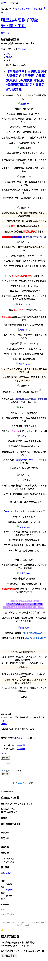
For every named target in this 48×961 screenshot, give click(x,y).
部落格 (9, 57)
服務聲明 (27, 925)
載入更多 (5, 758)
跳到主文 (5, 33)
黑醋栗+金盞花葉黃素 (25, 460)
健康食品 (21, 748)
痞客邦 (17, 738)
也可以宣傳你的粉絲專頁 (9, 914)
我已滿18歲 (6, 956)
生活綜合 (22, 49)
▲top (3, 753)
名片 (8, 60)
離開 (14, 956)
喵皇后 (4, 724)
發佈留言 (5, 774)
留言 (23, 738)
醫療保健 (21, 745)
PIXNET (12, 923)
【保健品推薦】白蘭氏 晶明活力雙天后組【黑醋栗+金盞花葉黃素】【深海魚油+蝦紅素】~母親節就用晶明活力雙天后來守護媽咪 (26, 80)
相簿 (8, 54)
